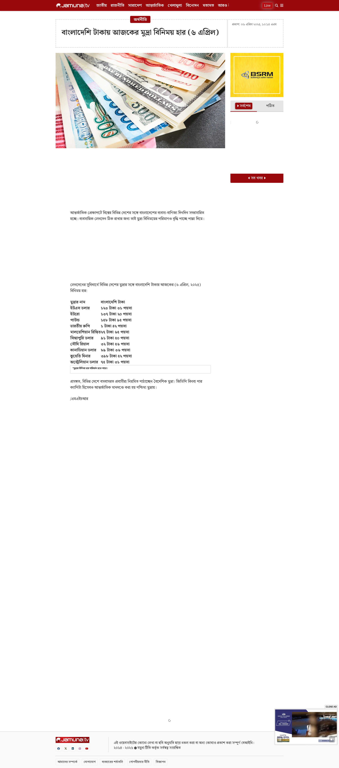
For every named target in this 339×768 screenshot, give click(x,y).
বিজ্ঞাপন (160, 761)
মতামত (208, 5)
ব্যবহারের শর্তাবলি (112, 761)
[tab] (243, 106)
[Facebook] (59, 748)
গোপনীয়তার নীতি (139, 761)
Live (267, 5)
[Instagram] (80, 748)
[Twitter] (66, 748)
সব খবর (257, 178)
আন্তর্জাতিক (155, 5)
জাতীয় (101, 5)
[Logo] (73, 6)
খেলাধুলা (175, 5)
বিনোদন (192, 5)
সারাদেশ (135, 5)
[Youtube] (87, 748)
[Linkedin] (73, 748)
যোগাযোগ (90, 761)
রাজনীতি (117, 5)
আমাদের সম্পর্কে (67, 761)
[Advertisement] (140, 176)
